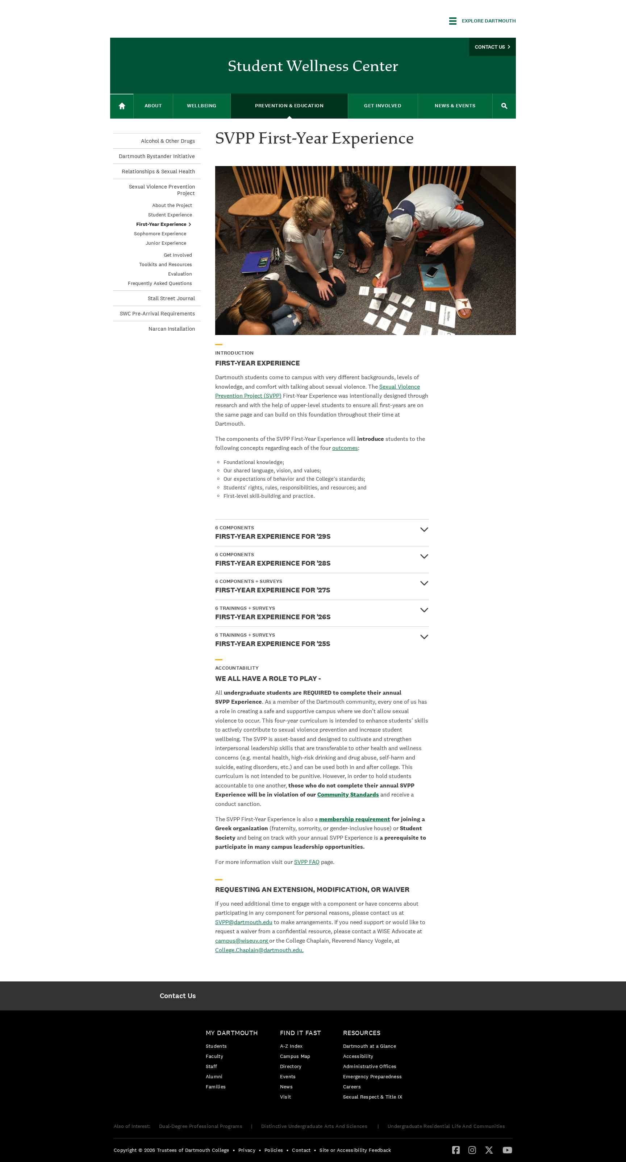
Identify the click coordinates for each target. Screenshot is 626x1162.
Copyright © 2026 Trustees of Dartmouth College (171, 1150)
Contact (301, 1150)
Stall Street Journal (171, 298)
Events (288, 1076)
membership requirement (354, 819)
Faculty (214, 1056)
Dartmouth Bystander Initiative (157, 156)
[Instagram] (472, 1150)
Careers (352, 1086)
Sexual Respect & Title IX (372, 1096)
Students (216, 1046)
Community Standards (348, 794)
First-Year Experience (161, 224)
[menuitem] (177, 995)
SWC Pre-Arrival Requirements (157, 313)
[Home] (121, 106)
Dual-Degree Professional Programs (200, 1126)
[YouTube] (507, 1150)
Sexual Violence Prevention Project (162, 189)
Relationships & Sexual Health (158, 171)
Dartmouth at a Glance (369, 1046)
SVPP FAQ (307, 862)
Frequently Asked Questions (160, 283)
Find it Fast (300, 1033)
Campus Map (295, 1056)
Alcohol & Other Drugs (168, 140)
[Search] (504, 106)
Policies (273, 1150)
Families (216, 1086)
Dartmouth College (167, 20)
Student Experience (170, 214)
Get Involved (178, 255)
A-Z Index (291, 1046)
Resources (362, 1033)
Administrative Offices (370, 1066)
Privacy (246, 1150)
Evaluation (180, 273)
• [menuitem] (234, 1150)
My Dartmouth (232, 1033)
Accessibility (358, 1056)
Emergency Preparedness (372, 1076)
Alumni (214, 1076)
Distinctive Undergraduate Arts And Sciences (315, 1126)
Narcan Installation (172, 328)
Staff (211, 1066)
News (286, 1086)
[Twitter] (489, 1150)
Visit (285, 1096)
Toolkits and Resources (165, 264)
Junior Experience (166, 243)
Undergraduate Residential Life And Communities (446, 1126)
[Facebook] (456, 1150)
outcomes (345, 448)
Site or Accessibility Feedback (355, 1150)
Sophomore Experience (160, 233)
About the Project (172, 205)
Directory (291, 1066)
